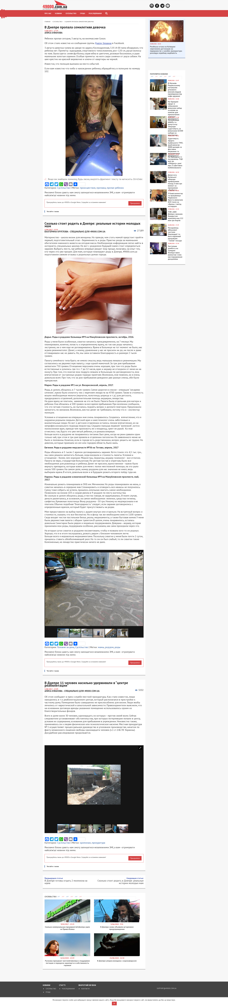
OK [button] (114, 1003)
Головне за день (65, 647)
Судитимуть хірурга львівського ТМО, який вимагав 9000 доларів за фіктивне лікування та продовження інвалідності (175, 147)
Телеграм (162, 6)
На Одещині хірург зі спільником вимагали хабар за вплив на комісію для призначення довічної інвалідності (175, 110)
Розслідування (95, 13)
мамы (101, 647)
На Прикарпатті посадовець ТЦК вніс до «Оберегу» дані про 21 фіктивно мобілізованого (175, 162)
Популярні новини (159, 74)
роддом (109, 647)
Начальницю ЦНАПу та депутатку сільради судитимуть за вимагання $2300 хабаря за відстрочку (175, 127)
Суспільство (71, 13)
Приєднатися (135, 203)
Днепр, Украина (103, 43)
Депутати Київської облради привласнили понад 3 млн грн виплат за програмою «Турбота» (175, 182)
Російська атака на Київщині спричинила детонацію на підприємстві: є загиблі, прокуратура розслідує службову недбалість (166, 49)
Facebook (157, 6)
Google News (168, 6)
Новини (58, 13)
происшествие (87, 187)
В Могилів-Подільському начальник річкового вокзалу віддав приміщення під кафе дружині (175, 89)
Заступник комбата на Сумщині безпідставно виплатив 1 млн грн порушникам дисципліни (175, 252)
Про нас (48, 13)
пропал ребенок (115, 187)
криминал (85, 842)
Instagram (152, 6)
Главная (47, 21)
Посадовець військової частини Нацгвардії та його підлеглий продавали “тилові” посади (175, 234)
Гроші (82, 13)
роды (117, 647)
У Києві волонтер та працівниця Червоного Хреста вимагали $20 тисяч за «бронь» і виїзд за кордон (175, 199)
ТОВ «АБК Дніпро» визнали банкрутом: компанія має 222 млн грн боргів (175, 216)
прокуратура (98, 842)
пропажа (101, 187)
